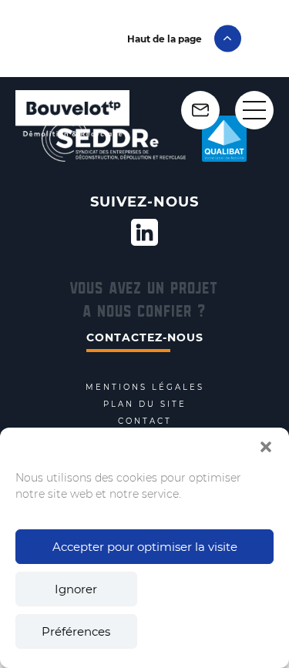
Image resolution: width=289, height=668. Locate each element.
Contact (145, 421)
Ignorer (76, 589)
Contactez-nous (144, 337)
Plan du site (145, 404)
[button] (266, 447)
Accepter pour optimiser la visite (144, 546)
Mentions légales (145, 387)
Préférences (76, 631)
